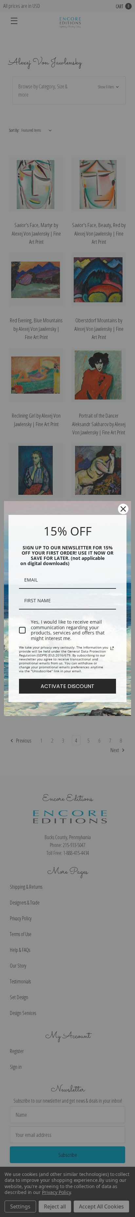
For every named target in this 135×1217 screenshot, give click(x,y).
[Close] (123, 509)
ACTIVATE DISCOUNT (67, 686)
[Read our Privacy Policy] (112, 648)
